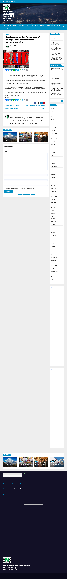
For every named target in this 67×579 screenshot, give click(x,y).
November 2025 (54, 133)
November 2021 (54, 265)
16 (20, 483)
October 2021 (53, 268)
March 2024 (53, 188)
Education (21, 25)
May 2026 (53, 116)
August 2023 (53, 207)
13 (12, 483)
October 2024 (53, 169)
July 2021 (53, 276)
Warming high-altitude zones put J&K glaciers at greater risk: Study (57, 38)
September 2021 (54, 271)
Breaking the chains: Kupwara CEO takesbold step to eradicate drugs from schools (57, 89)
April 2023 (53, 218)
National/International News (54, 25)
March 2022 (53, 254)
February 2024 (54, 191)
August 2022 (53, 240)
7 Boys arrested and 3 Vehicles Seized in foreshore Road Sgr (57, 77)
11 (6, 483)
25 (6, 488)
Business (42, 25)
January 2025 (53, 160)
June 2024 (53, 180)
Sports (27, 28)
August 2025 (53, 141)
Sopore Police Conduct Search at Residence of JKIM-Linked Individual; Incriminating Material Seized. (13, 107)
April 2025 (53, 152)
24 (3, 488)
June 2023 (53, 213)
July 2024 (53, 177)
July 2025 (53, 144)
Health (27, 25)
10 (3, 483)
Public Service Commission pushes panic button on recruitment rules (56, 53)
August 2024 (53, 174)
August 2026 (53, 108)
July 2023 (53, 210)
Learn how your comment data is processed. (26, 194)
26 (9, 488)
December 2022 (54, 229)
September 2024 (54, 171)
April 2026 (53, 119)
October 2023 (53, 202)
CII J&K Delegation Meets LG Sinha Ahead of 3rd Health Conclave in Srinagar (56, 48)
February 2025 (54, 158)
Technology (35, 28)
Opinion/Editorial (8, 28)
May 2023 (53, 216)
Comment (6, 151)
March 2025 (53, 155)
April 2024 (53, 185)
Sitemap (62, 576)
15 (17, 483)
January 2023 (53, 227)
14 (14, 483)
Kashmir (9, 25)
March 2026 (53, 122)
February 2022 (54, 257)
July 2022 (53, 243)
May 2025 (53, 149)
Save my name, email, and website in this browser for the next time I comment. (19, 188)
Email (5, 178)
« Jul (3, 494)
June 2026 (53, 113)
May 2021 (53, 282)
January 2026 (53, 127)
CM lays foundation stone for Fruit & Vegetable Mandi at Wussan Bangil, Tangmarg (56, 43)
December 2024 (54, 163)
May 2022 (53, 249)
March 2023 (53, 221)
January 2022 (53, 260)
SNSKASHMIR (13, 45)
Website (5, 183)
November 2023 (54, 199)
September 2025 (54, 138)
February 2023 (54, 224)
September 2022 (54, 238)
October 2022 (53, 235)
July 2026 (53, 111)
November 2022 (54, 232)
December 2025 (54, 130)
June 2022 (53, 246)
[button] (63, 26)
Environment (35, 25)
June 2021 (53, 279)
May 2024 (53, 182)
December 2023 (54, 196)
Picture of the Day (19, 28)
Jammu (14, 25)
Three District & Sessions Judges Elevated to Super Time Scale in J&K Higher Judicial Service (36, 107)
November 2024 (54, 166)
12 (9, 483)
